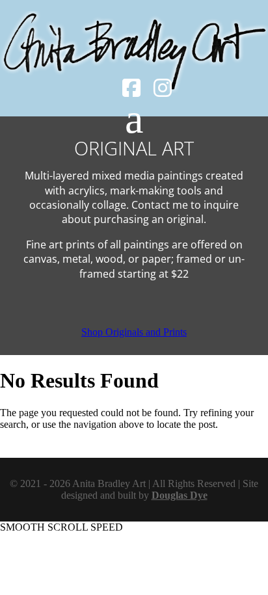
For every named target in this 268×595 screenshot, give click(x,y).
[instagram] (163, 91)
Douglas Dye (180, 495)
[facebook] (131, 91)
